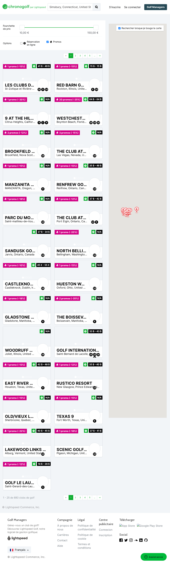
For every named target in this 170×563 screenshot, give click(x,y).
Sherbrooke (12, 420)
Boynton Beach (66, 121)
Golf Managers (156, 7)
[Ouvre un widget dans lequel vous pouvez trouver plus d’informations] (154, 557)
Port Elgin (63, 221)
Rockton (62, 88)
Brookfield (11, 155)
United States (86, 88)
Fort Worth (63, 420)
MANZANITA (13, 188)
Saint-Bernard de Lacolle (72, 354)
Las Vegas (63, 155)
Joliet (8, 354)
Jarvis (8, 254)
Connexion (105, 529)
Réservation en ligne (33, 43)
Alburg (9, 453)
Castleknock (13, 287)
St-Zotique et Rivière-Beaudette (25, 88)
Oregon (26, 188)
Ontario (73, 188)
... (94, 55)
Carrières (63, 534)
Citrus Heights (14, 121)
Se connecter (132, 7)
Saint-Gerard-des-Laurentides (23, 486)
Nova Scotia (27, 155)
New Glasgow (65, 386)
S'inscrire (115, 7)
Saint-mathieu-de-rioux (19, 221)
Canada (84, 188)
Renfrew (62, 188)
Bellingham (63, 254)
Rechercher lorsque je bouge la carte (142, 28)
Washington (79, 254)
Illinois (72, 88)
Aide (60, 545)
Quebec (26, 420)
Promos (57, 41)
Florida (81, 121)
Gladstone (11, 320)
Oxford (61, 287)
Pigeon (61, 453)
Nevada (76, 155)
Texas (20, 386)
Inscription (105, 535)
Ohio (70, 287)
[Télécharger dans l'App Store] (127, 525)
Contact (62, 540)
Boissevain (63, 320)
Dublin (26, 287)
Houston (10, 386)
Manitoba (25, 320)
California (30, 121)
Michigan (72, 453)
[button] (9, 71)
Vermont (20, 453)
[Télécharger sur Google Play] (150, 525)
